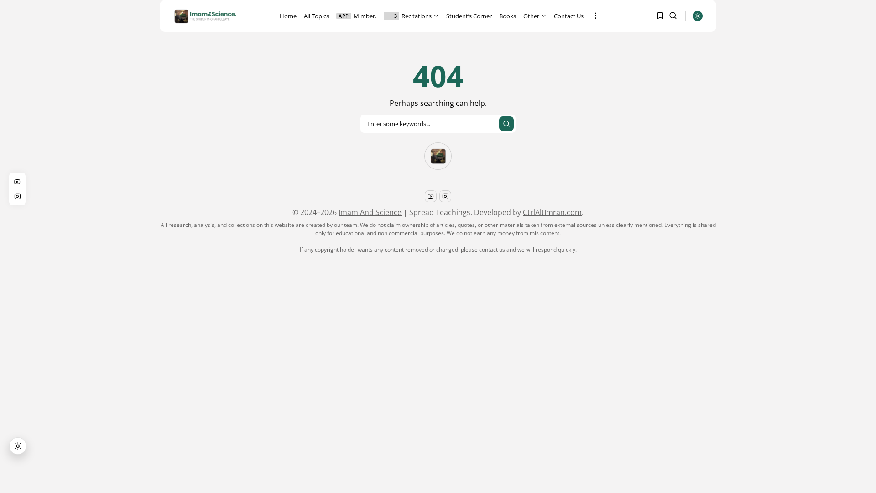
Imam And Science (370, 212)
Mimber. (357, 16)
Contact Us (569, 16)
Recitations (413, 16)
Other (531, 16)
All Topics (316, 16)
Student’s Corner (469, 16)
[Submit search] (506, 123)
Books (507, 16)
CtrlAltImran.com (552, 212)
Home (288, 16)
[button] (17, 446)
